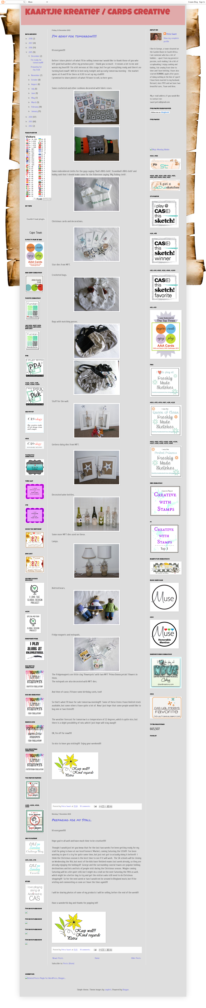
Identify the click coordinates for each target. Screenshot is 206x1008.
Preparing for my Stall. (72, 819)
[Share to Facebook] (108, 806)
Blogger (126, 989)
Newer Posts (58, 958)
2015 (31, 52)
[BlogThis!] (103, 806)
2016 (31, 47)
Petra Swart (171, 34)
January (34, 111)
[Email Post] (95, 806)
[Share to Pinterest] (111, 806)
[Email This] (100, 806)
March (34, 102)
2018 (31, 38)
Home (97, 958)
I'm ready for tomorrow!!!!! (74, 36)
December (35, 56)
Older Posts (136, 958)
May (33, 98)
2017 (31, 43)
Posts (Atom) (68, 963)
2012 (31, 126)
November (35, 75)
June (33, 93)
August (34, 84)
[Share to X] (105, 806)
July (33, 89)
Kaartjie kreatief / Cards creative (97, 13)
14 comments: (85, 949)
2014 (31, 117)
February (35, 107)
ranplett (108, 989)
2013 (31, 121)
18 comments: (85, 806)
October (34, 80)
